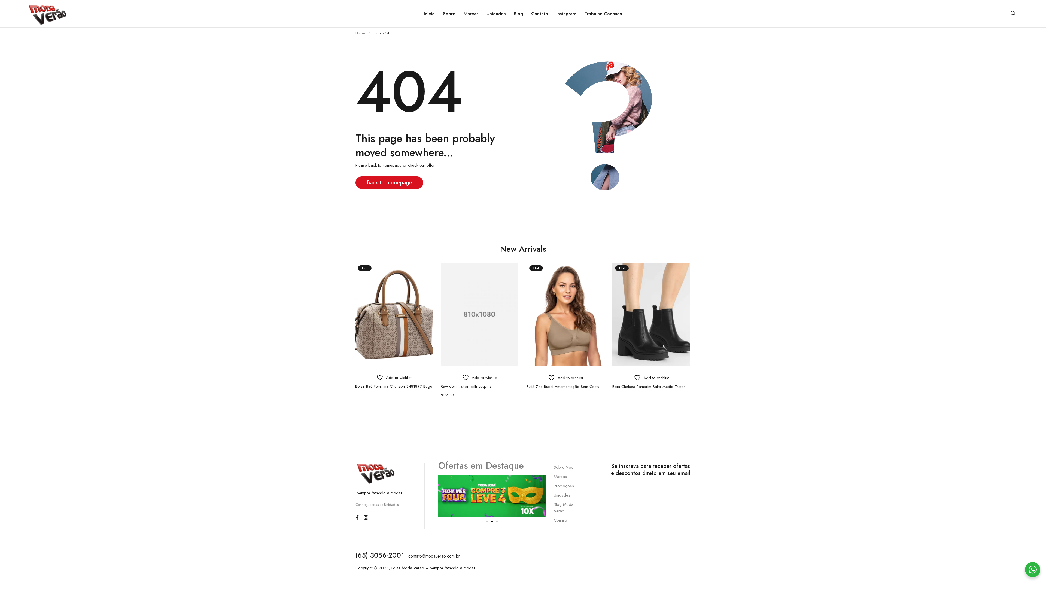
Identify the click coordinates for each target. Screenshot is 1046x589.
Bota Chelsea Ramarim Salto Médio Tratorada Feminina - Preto (651, 387)
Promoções (564, 486)
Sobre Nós (563, 467)
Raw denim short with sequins (466, 386)
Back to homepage (389, 183)
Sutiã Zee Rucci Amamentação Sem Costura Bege (565, 387)
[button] (487, 521)
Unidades (562, 495)
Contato (560, 520)
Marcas (560, 477)
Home (360, 33)
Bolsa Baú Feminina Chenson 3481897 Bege (393, 386)
